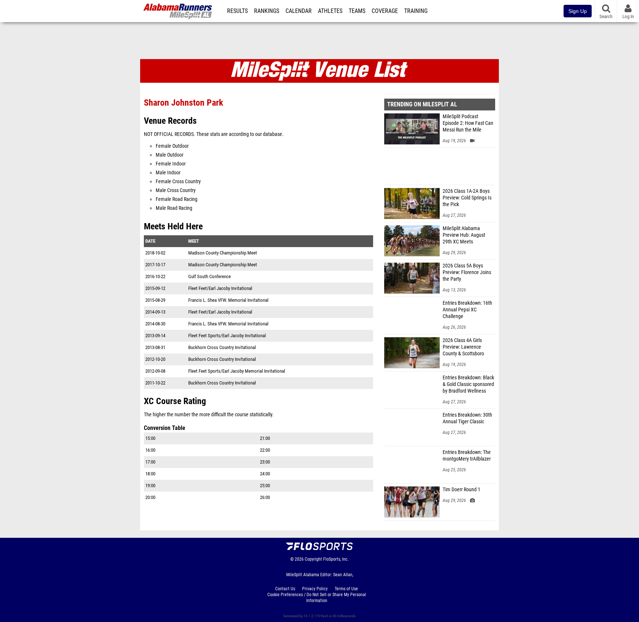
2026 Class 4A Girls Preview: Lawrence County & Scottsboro (463, 347)
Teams (357, 11)
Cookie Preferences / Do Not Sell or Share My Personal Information (316, 597)
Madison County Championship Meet (222, 253)
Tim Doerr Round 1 (461, 489)
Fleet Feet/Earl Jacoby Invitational (220, 288)
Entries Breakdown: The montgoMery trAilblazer (467, 455)
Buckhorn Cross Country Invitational (222, 347)
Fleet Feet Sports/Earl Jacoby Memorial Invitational (236, 371)
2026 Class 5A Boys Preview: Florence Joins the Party (467, 272)
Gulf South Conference (209, 276)
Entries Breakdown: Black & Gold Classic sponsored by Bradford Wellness (468, 384)
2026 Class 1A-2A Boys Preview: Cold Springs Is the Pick (467, 198)
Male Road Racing (174, 208)
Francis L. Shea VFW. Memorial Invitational (228, 300)
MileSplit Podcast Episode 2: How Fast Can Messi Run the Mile (468, 123)
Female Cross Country (178, 181)
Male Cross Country (176, 190)
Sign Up (577, 11)
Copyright (313, 559)
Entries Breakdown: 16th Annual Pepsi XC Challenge (467, 309)
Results (237, 11)
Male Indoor (168, 173)
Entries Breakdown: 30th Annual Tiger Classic (467, 418)
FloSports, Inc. (336, 559)
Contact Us (285, 588)
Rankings (266, 11)
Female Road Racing (176, 199)
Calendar (298, 11)
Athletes (330, 11)
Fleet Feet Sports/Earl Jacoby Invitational (227, 335)
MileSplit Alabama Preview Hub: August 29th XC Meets (464, 235)
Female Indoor (171, 164)
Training (415, 11)
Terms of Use (346, 588)
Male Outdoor (169, 155)
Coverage (385, 11)
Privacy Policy (315, 588)
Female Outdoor (172, 146)
